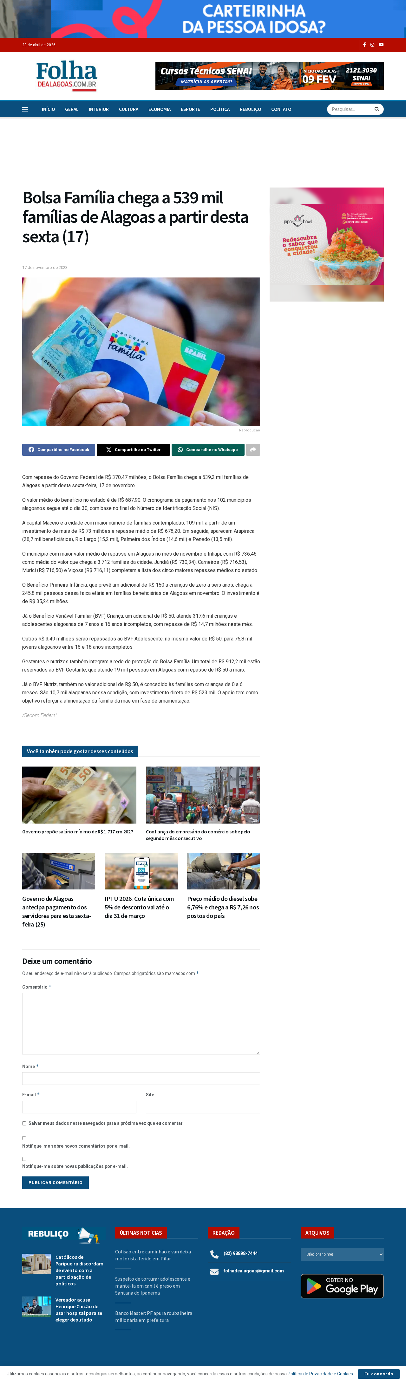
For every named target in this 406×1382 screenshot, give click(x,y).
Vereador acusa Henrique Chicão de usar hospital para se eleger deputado (79, 1309)
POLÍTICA (220, 109)
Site (150, 1094)
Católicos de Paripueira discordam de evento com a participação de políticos (79, 1270)
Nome (30, 1066)
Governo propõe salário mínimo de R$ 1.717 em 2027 (77, 831)
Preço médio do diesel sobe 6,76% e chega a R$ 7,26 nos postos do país (223, 907)
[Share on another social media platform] (253, 450)
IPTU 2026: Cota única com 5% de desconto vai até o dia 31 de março (139, 907)
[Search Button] (377, 109)
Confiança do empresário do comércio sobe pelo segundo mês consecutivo (198, 835)
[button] (269, 76)
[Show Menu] (25, 109)
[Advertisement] (327, 358)
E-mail (31, 1095)
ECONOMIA (159, 109)
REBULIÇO (250, 109)
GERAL (72, 109)
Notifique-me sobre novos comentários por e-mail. (76, 1146)
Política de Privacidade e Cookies (320, 1373)
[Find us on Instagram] (372, 44)
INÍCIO (48, 109)
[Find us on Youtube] (381, 44)
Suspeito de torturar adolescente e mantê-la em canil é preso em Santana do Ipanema (152, 1286)
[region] (203, 19)
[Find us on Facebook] (364, 44)
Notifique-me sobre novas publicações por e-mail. (75, 1166)
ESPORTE (190, 109)
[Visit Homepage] (60, 76)
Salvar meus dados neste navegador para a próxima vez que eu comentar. (106, 1123)
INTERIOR (99, 109)
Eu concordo (378, 1374)
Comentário (37, 987)
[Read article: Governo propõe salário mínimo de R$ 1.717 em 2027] (79, 795)
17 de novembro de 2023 (45, 267)
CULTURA (128, 109)
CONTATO (281, 109)
